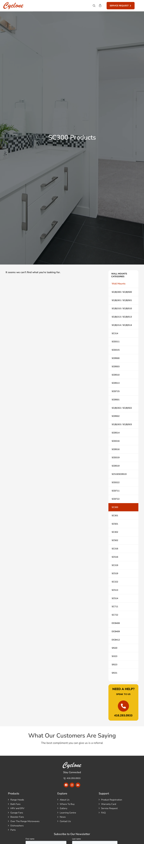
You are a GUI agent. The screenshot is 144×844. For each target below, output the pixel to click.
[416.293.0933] (123, 706)
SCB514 (116, 432)
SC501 (115, 523)
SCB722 (116, 498)
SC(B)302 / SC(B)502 (122, 408)
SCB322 (116, 482)
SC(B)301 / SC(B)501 (122, 300)
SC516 (115, 557)
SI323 (114, 656)
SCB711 (116, 490)
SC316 (115, 548)
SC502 (115, 540)
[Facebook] (66, 785)
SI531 (114, 672)
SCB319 (116, 457)
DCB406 (116, 623)
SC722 (115, 614)
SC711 (115, 606)
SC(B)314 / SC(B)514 (122, 325)
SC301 (115, 515)
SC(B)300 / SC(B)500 (122, 292)
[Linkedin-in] (78, 785)
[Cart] (100, 5)
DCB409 (116, 631)
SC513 (115, 590)
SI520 (114, 648)
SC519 (115, 573)
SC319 (115, 565)
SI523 (114, 664)
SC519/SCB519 (119, 474)
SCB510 (116, 374)
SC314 (115, 333)
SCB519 (116, 465)
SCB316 (116, 441)
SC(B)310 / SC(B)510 (122, 308)
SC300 (115, 507)
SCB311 (116, 341)
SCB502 (116, 416)
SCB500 (116, 358)
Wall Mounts (118, 283)
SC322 (115, 581)
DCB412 (116, 639)
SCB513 (116, 383)
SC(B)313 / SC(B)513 (122, 316)
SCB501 (116, 399)
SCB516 (116, 449)
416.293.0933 (123, 715)
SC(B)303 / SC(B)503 (122, 424)
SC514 (115, 598)
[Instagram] (72, 785)
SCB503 (116, 366)
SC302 (115, 532)
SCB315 (116, 349)
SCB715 (116, 391)
